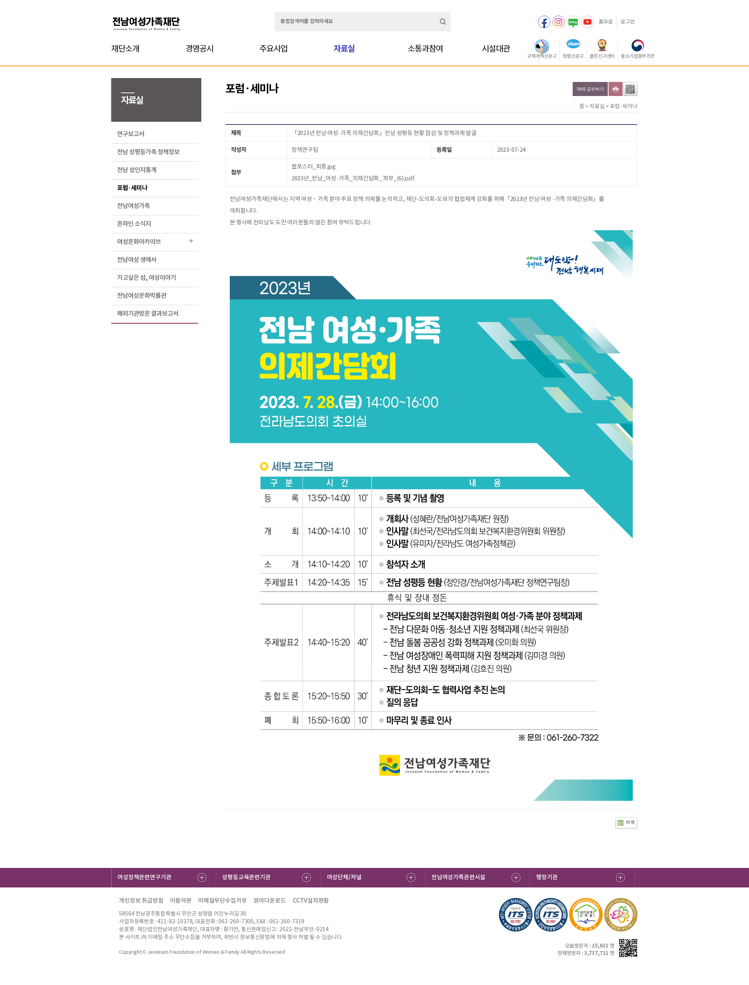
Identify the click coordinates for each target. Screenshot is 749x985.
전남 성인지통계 (136, 170)
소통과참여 (425, 48)
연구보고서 (130, 134)
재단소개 (125, 48)
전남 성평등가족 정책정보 (148, 152)
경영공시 (199, 48)
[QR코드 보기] (630, 89)
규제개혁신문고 (542, 56)
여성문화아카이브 (139, 241)
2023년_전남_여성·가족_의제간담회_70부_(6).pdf (352, 178)
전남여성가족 (133, 206)
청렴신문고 (573, 56)
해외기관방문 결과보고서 (147, 313)
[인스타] (558, 22)
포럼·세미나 (132, 188)
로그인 (628, 21)
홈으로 (606, 21)
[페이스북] (544, 22)
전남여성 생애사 (136, 259)
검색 (443, 21)
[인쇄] (616, 89)
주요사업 (273, 48)
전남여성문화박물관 (141, 295)
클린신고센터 (602, 56)
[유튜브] (587, 22)
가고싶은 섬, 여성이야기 (146, 277)
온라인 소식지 (134, 224)
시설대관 (496, 48)
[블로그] (573, 22)
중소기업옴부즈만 (638, 56)
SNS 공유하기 (590, 89)
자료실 (344, 48)
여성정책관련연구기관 (144, 877)
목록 (630, 822)
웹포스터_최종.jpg (313, 166)
